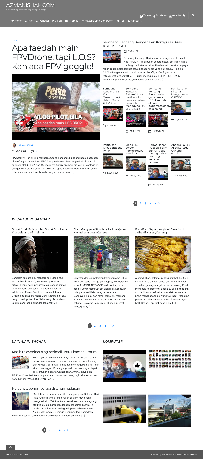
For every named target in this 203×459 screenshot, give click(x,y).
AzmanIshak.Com (15, 454)
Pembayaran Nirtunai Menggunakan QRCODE (180, 93)
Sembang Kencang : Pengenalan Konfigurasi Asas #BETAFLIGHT (142, 44)
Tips (121, 20)
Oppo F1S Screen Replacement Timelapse (134, 149)
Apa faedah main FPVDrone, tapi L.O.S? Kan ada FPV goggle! (54, 57)
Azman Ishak (26, 145)
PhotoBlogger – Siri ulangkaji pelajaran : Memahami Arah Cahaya (100, 230)
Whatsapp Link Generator (97, 20)
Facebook (161, 15)
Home (18, 20)
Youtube (176, 15)
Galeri (58, 20)
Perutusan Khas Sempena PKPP (112, 147)
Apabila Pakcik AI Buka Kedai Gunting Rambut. (180, 149)
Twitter (147, 15)
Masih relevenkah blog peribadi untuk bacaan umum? (55, 352)
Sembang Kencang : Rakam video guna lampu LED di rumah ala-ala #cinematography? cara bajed (160, 98)
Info (30, 20)
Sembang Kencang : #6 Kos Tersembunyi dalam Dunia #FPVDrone (111, 96)
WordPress (166, 454)
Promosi (73, 20)
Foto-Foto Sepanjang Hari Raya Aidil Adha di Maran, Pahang (159, 230)
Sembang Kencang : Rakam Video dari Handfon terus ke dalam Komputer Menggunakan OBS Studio (135, 98)
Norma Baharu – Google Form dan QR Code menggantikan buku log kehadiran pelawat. (158, 153)
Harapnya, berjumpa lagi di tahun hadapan (46, 388)
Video (15, 41)
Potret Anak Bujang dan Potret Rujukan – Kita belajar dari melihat (39, 230)
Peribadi (43, 20)
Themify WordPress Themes (185, 454)
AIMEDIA (135, 20)
